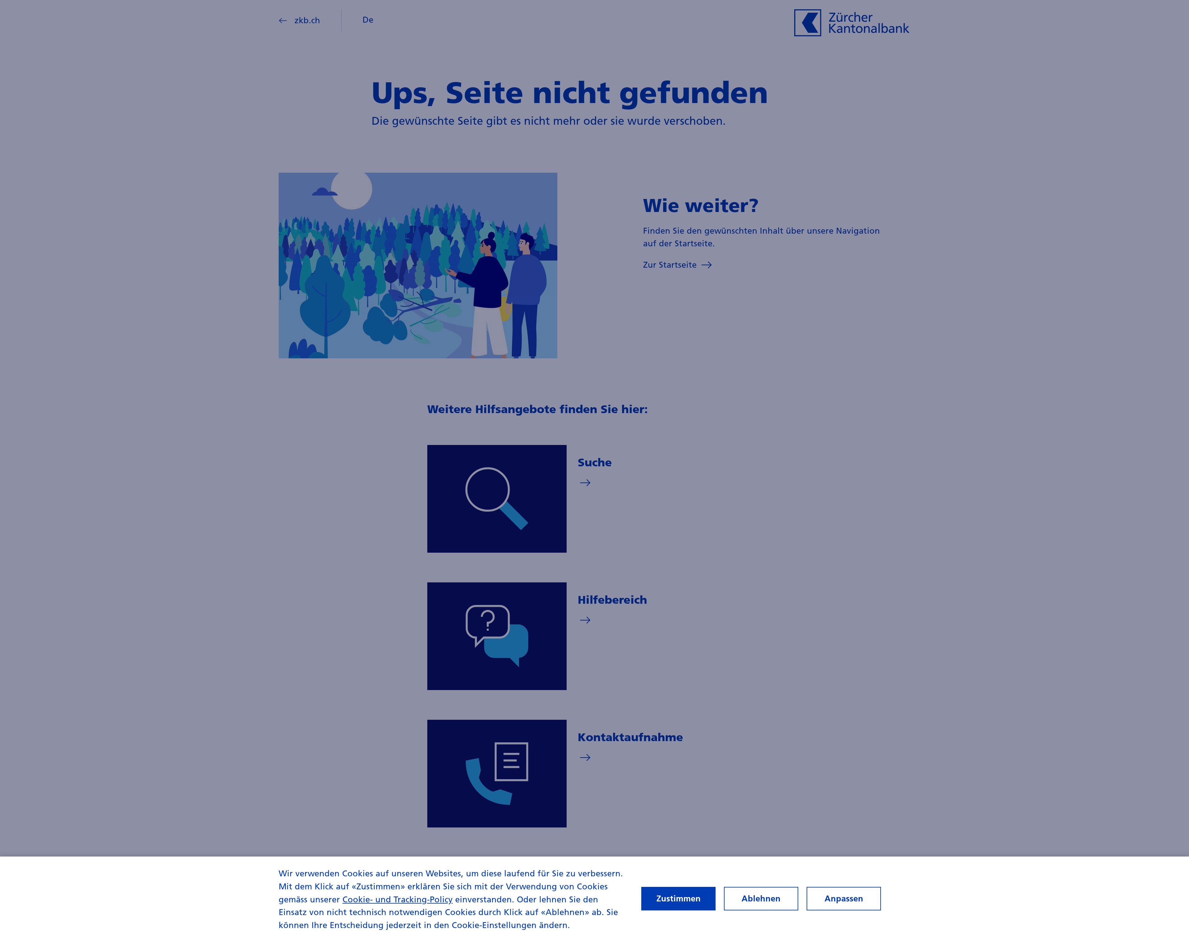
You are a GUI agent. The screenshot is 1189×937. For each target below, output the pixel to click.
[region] (594, 897)
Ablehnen (761, 898)
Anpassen (844, 898)
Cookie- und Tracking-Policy (397, 899)
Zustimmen (678, 898)
